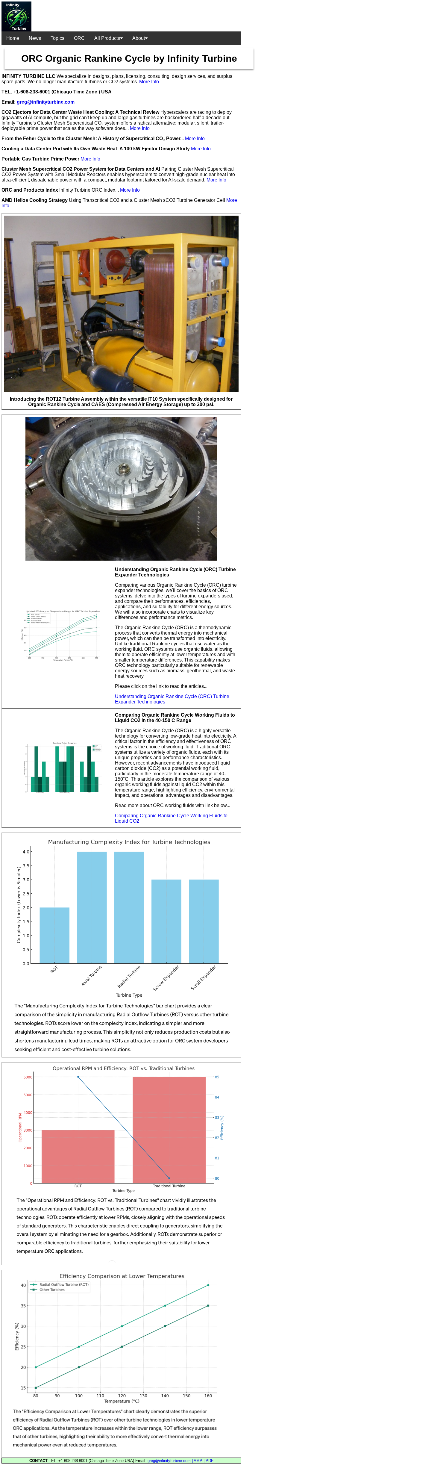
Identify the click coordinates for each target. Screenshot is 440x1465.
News (35, 38)
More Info (140, 128)
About (138, 38)
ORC (79, 38)
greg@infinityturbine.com (46, 102)
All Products (107, 38)
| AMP (198, 1460)
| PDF (208, 1460)
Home (12, 38)
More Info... (151, 81)
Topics (57, 38)
